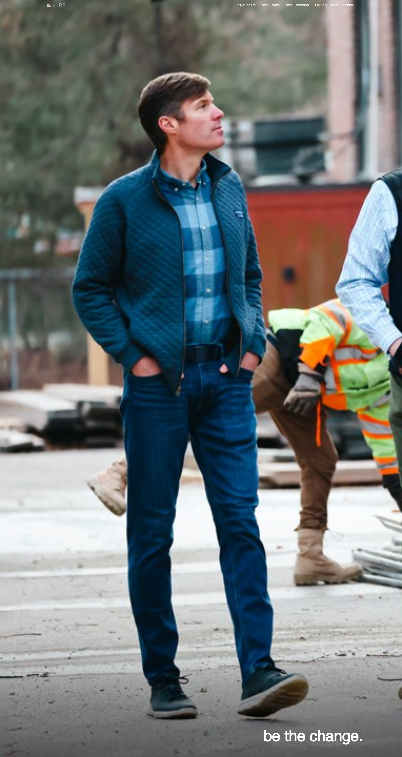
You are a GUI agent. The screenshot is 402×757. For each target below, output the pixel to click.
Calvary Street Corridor (334, 5)
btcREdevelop (297, 5)
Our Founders (244, 5)
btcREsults (271, 5)
